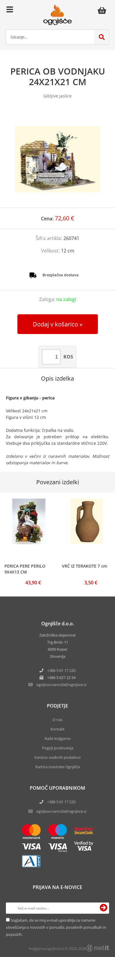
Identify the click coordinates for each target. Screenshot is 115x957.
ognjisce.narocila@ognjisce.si (61, 811)
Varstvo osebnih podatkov (57, 757)
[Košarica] (103, 10)
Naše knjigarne (57, 738)
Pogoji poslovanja (57, 748)
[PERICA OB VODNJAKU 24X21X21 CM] (57, 159)
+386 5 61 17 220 (61, 670)
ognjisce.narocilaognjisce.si (61, 684)
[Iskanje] (101, 37)
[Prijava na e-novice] (103, 908)
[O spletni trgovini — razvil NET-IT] (98, 948)
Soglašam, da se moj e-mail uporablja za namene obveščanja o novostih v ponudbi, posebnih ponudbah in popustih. (56, 927)
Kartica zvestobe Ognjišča (57, 766)
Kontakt (57, 729)
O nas (57, 719)
